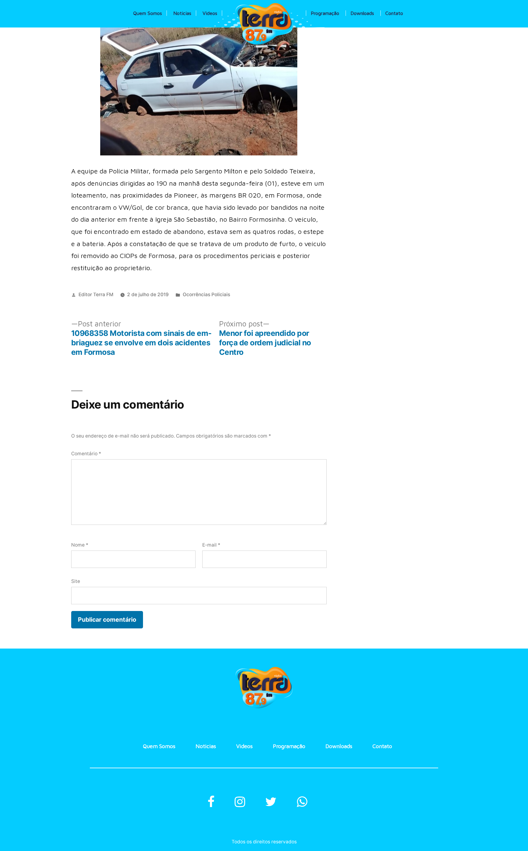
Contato (394, 13)
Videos (210, 13)
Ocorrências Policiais (206, 294)
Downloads (362, 13)
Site (75, 581)
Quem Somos (147, 13)
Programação (325, 13)
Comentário (86, 453)
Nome (79, 545)
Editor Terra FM (96, 294)
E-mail (211, 545)
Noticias (182, 13)
